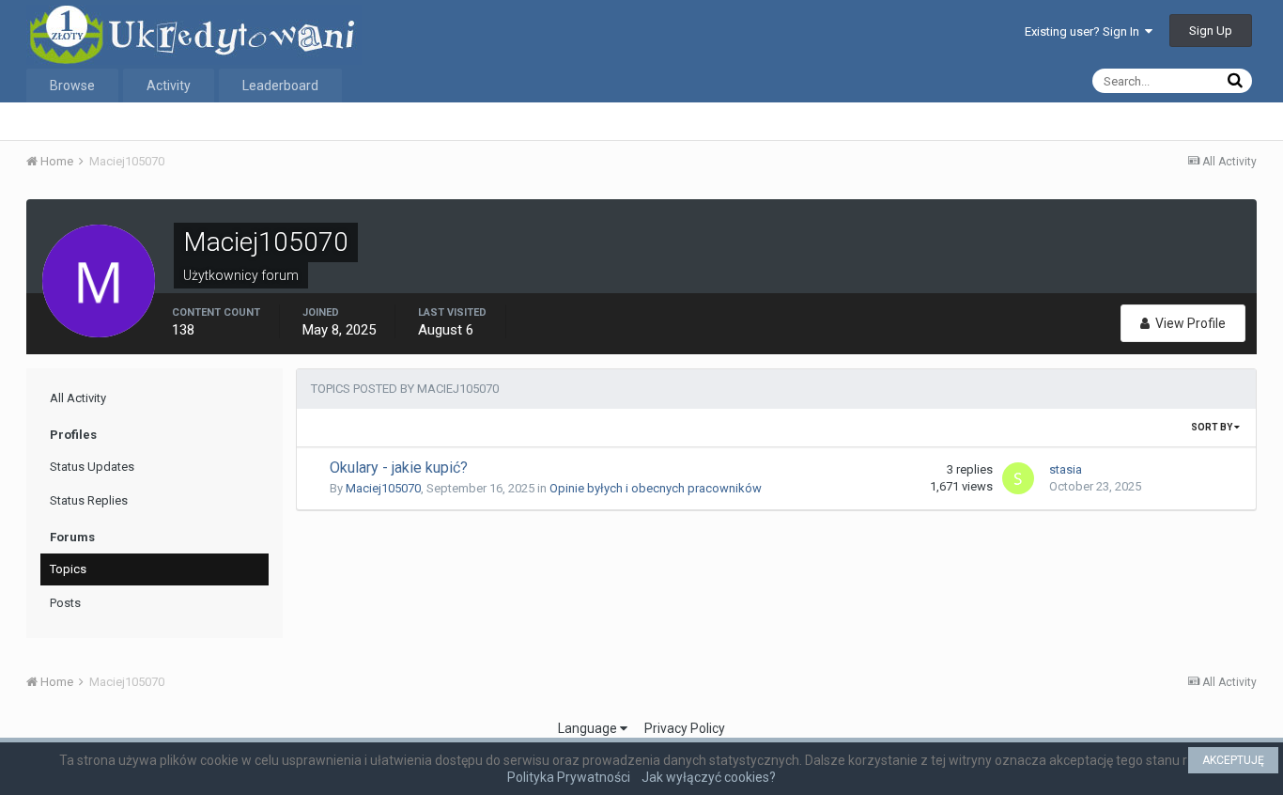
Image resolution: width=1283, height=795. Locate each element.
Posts (65, 603)
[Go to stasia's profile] (1018, 478)
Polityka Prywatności (568, 777)
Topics (68, 569)
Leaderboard (280, 85)
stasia (1065, 469)
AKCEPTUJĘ (1233, 760)
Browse (72, 85)
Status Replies (89, 500)
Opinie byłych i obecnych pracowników (655, 488)
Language (589, 728)
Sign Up (1210, 30)
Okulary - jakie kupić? (399, 467)
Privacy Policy (684, 728)
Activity (169, 85)
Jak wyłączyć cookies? (709, 777)
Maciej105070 (383, 488)
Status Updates (92, 467)
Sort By (1212, 427)
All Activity (78, 398)
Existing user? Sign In (1085, 31)
